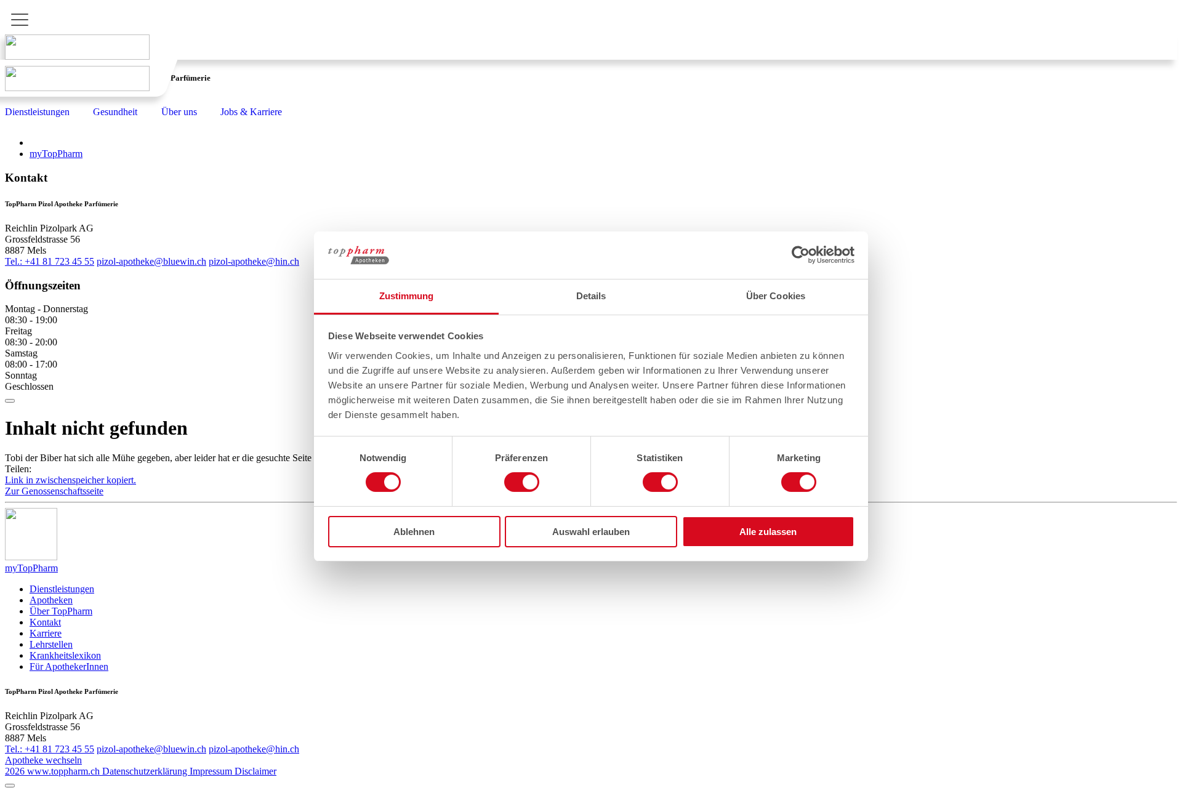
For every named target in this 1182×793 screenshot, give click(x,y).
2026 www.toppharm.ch (53, 771)
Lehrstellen (51, 644)
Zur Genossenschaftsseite (54, 491)
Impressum (212, 771)
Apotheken (51, 600)
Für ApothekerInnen (69, 666)
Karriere (46, 633)
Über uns (179, 112)
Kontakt (45, 622)
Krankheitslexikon (65, 655)
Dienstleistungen (37, 112)
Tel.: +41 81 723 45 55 (49, 261)
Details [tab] (591, 296)
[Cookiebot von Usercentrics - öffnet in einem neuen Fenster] (800, 255)
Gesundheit (115, 112)
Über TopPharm (61, 611)
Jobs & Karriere (251, 112)
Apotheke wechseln (43, 760)
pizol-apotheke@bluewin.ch (151, 261)
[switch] (521, 482)
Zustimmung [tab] (406, 296)
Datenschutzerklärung (146, 771)
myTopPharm (56, 153)
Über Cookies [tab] (775, 296)
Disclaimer (255, 771)
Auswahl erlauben (591, 531)
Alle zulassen (768, 531)
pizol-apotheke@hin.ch (254, 261)
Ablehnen (414, 531)
